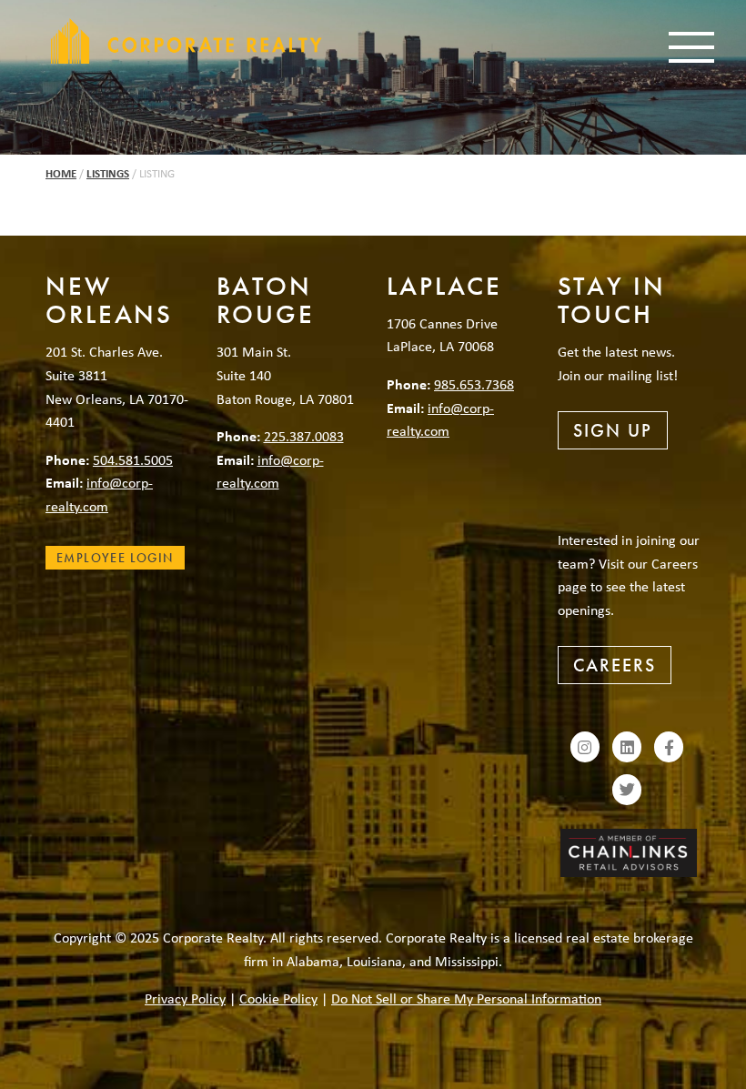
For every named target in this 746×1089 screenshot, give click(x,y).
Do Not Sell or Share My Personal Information (466, 998)
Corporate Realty (186, 41)
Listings (107, 173)
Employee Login (115, 558)
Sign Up (612, 430)
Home (60, 173)
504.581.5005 (133, 459)
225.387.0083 (304, 436)
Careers (614, 665)
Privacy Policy (185, 998)
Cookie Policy (278, 998)
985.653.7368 (474, 384)
